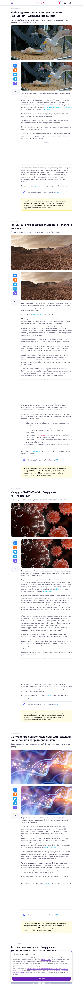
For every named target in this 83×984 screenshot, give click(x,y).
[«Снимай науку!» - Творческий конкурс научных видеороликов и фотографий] (59, 2)
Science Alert (47, 591)
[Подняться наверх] (15, 92)
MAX (57, 192)
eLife (57, 589)
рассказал (48, 695)
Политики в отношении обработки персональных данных (43, 968)
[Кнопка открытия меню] (12, 2)
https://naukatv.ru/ (46, 959)
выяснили (36, 451)
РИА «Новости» (50, 847)
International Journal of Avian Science (58, 107)
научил (36, 186)
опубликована (38, 314)
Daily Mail (46, 109)
